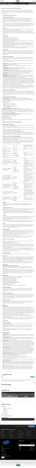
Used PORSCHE (20, 435)
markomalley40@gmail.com (12, 39)
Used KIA (10, 433)
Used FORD (19, 431)
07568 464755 (11, 41)
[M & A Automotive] (18, 1)
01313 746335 (5, 414)
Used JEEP (2, 433)
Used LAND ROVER (20, 433)
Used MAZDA (28, 433)
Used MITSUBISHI (3, 435)
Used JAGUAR (29, 431)
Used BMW (2, 431)
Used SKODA (28, 435)
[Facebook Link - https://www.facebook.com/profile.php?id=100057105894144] (2, 457)
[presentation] (9, 399)
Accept (18, 465)
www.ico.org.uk (25, 43)
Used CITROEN (11, 431)
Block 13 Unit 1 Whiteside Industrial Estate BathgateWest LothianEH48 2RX (7, 409)
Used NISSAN (11, 435)
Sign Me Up (31, 426)
